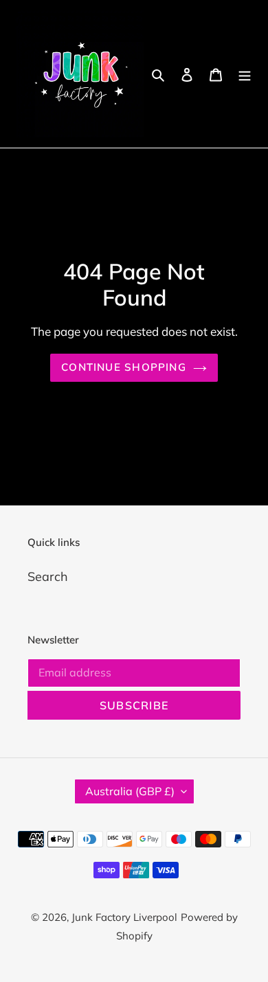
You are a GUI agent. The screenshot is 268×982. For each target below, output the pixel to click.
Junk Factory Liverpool (124, 917)
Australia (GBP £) (130, 791)
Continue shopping (123, 367)
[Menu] (244, 74)
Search (47, 576)
